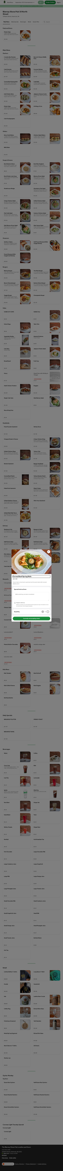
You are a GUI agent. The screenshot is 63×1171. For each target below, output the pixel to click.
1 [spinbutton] (45, 612)
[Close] (48, 551)
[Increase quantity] (48, 611)
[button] (31, 561)
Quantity (17, 612)
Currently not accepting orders (31, 618)
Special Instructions (20, 589)
